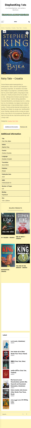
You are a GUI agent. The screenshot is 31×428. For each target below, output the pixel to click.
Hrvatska (8, 153)
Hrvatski (9, 159)
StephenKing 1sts (15, 4)
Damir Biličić (5, 165)
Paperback (5, 194)
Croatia (13, 28)
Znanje (4, 171)
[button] (29, 22)
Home (2, 28)
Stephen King (5, 147)
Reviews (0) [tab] (23, 127)
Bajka (9, 141)
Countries (8, 28)
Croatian (4, 159)
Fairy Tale (15, 121)
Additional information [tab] (11, 127)
